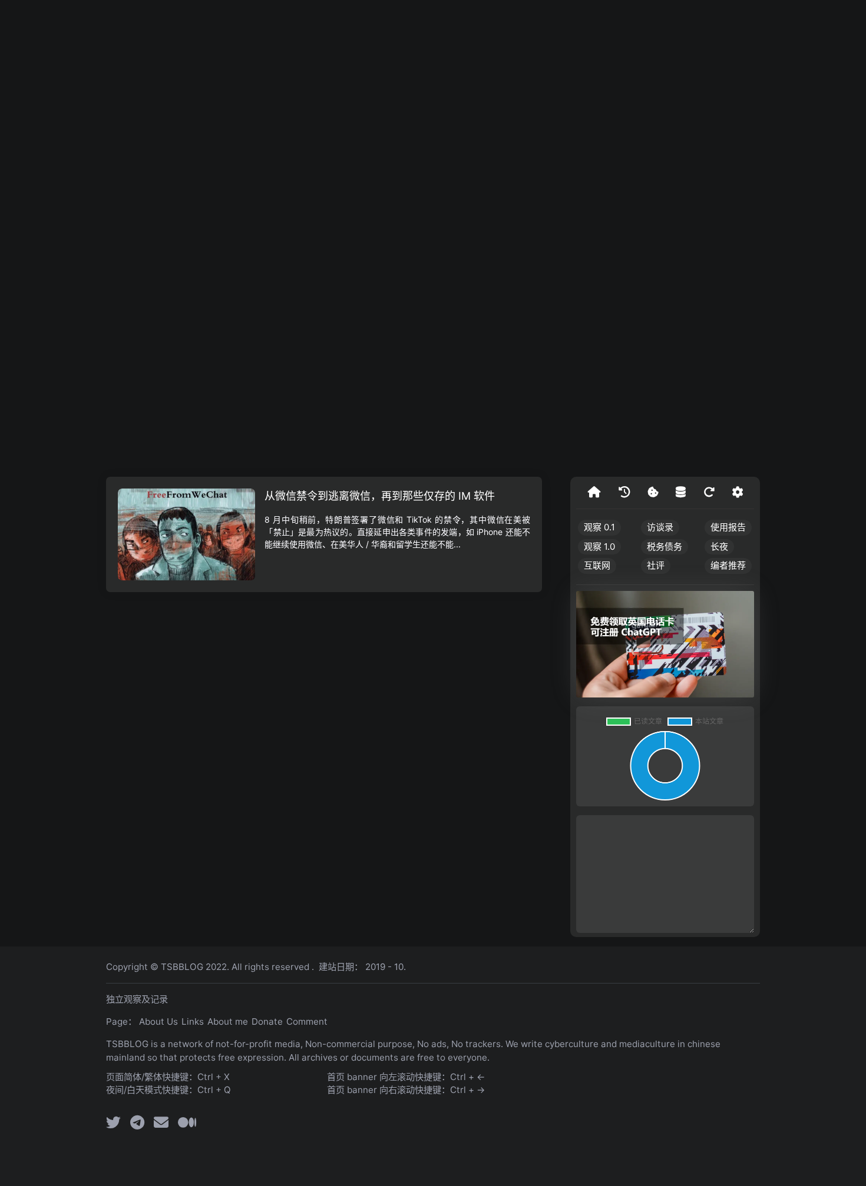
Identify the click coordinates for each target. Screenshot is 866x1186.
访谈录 (660, 527)
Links (192, 1021)
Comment (307, 1021)
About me (227, 1021)
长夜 (719, 546)
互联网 (597, 565)
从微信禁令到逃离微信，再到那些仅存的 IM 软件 (380, 496)
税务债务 (664, 546)
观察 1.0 (599, 546)
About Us (158, 1021)
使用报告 (728, 527)
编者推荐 (728, 565)
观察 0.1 (599, 527)
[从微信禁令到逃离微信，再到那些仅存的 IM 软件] (186, 534)
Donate (267, 1021)
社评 (656, 565)
